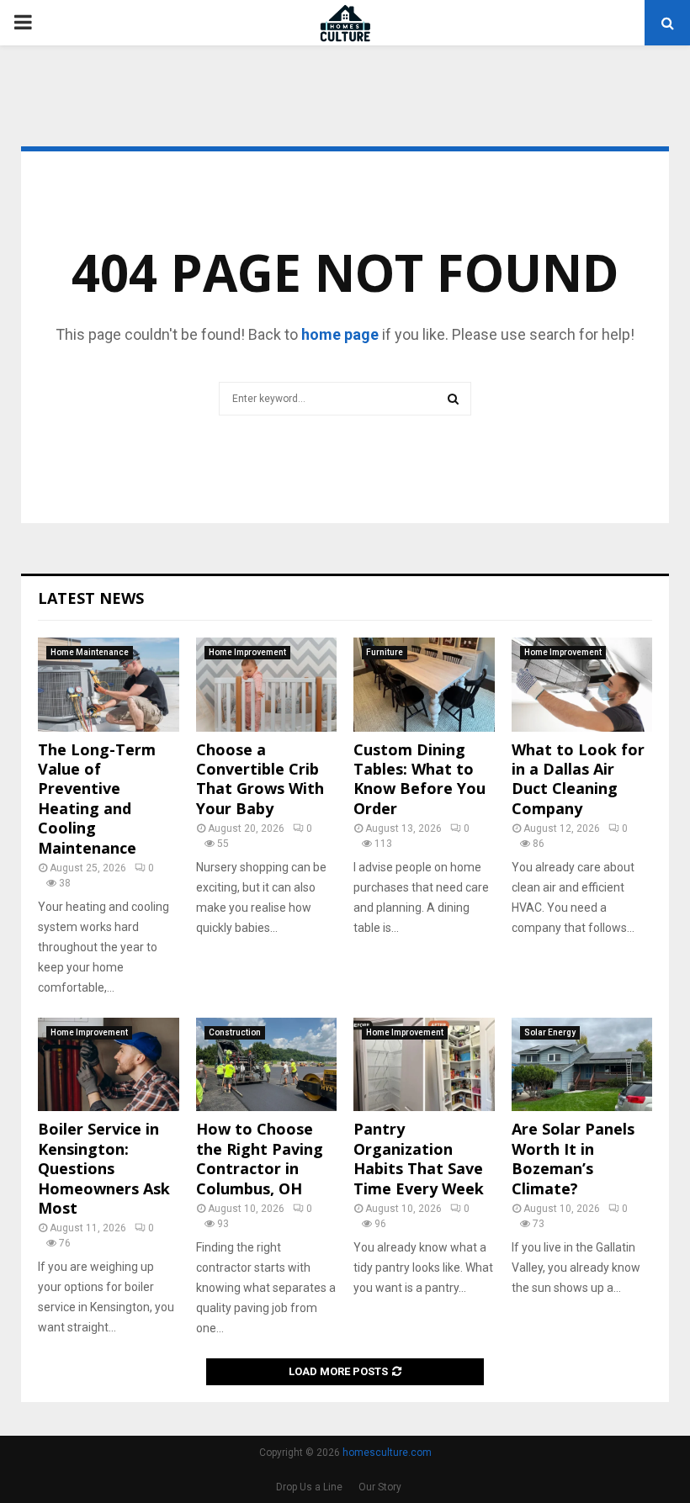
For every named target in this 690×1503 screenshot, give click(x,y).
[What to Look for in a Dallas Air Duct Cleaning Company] (582, 685)
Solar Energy (550, 1032)
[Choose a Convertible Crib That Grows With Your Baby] (266, 685)
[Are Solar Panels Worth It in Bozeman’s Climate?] (582, 1065)
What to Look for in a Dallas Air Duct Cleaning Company (578, 778)
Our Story (379, 1487)
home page (340, 334)
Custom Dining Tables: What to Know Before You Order (419, 778)
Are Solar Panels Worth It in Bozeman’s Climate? (573, 1158)
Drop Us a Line (309, 1487)
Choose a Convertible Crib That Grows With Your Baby (260, 778)
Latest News (91, 598)
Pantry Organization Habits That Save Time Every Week (418, 1158)
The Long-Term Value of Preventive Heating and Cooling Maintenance (97, 798)
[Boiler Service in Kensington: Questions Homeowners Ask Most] (108, 1065)
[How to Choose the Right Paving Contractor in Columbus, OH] (266, 1065)
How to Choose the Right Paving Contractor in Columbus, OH (259, 1158)
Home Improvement (247, 652)
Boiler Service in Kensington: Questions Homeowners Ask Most (104, 1168)
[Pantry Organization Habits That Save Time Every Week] (424, 1065)
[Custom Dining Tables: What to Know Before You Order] (424, 685)
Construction (235, 1032)
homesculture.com (387, 1452)
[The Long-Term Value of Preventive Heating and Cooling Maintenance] (108, 685)
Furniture (384, 652)
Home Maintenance (89, 652)
